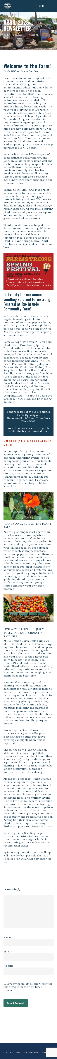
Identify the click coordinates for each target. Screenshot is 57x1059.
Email (8, 951)
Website (8, 965)
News (18, 38)
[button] (45, 6)
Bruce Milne (14, 34)
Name (8, 937)
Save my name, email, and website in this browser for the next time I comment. (27, 987)
